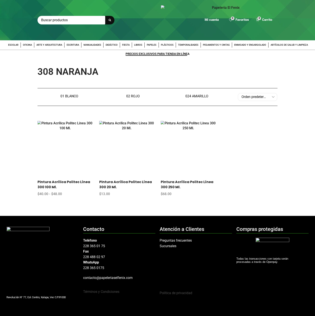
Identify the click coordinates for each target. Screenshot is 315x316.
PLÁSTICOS (167, 45)
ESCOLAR (13, 45)
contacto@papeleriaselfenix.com (108, 278)
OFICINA (27, 45)
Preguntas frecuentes (176, 240)
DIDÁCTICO (112, 45)
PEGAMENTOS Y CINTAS (216, 45)
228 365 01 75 (94, 246)
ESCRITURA (73, 45)
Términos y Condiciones (101, 292)
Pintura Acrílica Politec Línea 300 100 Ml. (64, 184)
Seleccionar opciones (69, 150)
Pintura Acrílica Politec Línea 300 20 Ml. (125, 184)
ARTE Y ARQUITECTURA (49, 45)
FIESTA (126, 45)
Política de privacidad (176, 293)
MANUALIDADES (92, 45)
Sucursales (168, 246)
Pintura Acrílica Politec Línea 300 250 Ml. (187, 184)
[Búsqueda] (109, 20)
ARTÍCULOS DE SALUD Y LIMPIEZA (289, 45)
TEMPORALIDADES (188, 45)
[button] (239, 20)
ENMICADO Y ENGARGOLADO (250, 45)
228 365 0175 (93, 268)
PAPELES (151, 45)
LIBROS (138, 45)
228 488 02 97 (94, 257)
